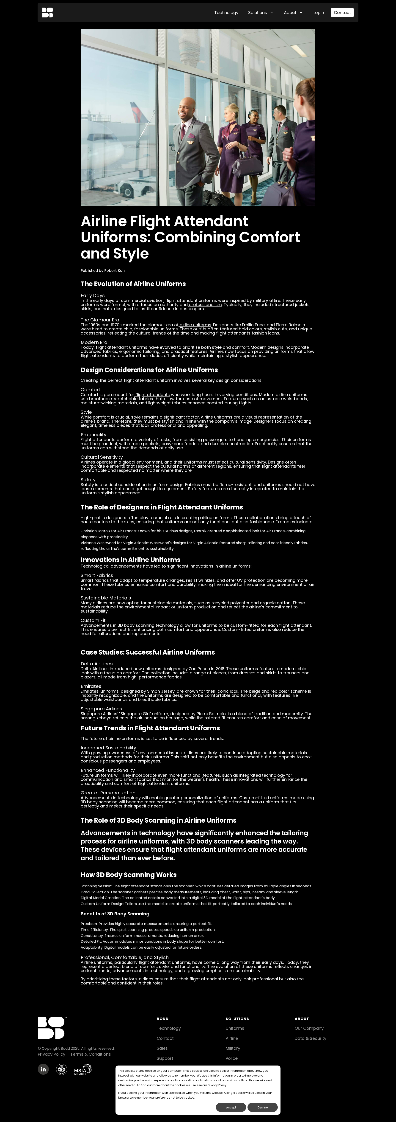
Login (319, 12)
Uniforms (235, 1028)
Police (232, 1058)
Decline (263, 1107)
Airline (232, 1038)
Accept (231, 1107)
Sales (162, 1048)
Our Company (309, 1028)
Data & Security (310, 1038)
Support (165, 1058)
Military (233, 1048)
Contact (342, 12)
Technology (226, 12)
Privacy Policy (51, 1054)
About (290, 12)
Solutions (257, 12)
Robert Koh (114, 270)
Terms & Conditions (90, 1054)
